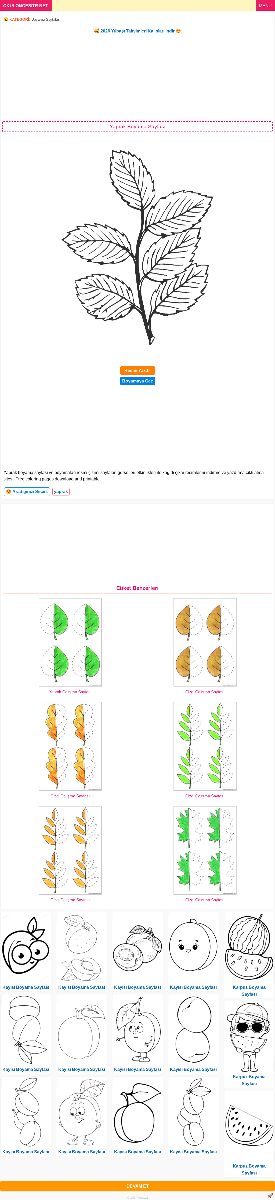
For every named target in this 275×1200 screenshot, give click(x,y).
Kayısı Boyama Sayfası (25, 987)
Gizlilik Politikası (137, 1197)
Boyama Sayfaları (45, 19)
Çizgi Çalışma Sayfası (205, 692)
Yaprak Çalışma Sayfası (70, 692)
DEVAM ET (137, 1186)
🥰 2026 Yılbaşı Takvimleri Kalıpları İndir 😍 (137, 31)
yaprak (61, 491)
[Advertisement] (137, 78)
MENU (265, 5)
